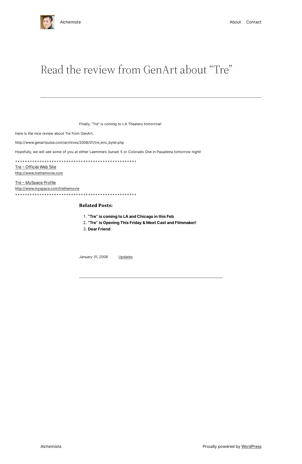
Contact (254, 22)
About (235, 22)
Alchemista (70, 22)
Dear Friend (99, 229)
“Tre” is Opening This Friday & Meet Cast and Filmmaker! (142, 222)
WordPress (251, 446)
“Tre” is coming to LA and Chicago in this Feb (131, 216)
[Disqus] (151, 338)
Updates (126, 257)
